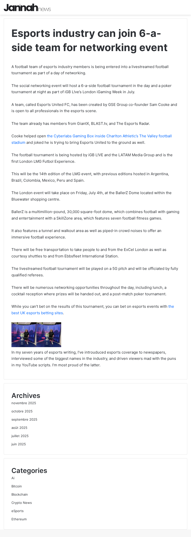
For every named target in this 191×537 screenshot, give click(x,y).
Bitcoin (16, 486)
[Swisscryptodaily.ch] (27, 7)
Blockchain (19, 494)
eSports (17, 511)
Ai (12, 478)
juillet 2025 (20, 436)
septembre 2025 (24, 419)
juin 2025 (18, 444)
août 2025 (19, 428)
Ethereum (19, 519)
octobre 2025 (22, 411)
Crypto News (21, 503)
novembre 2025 (23, 403)
